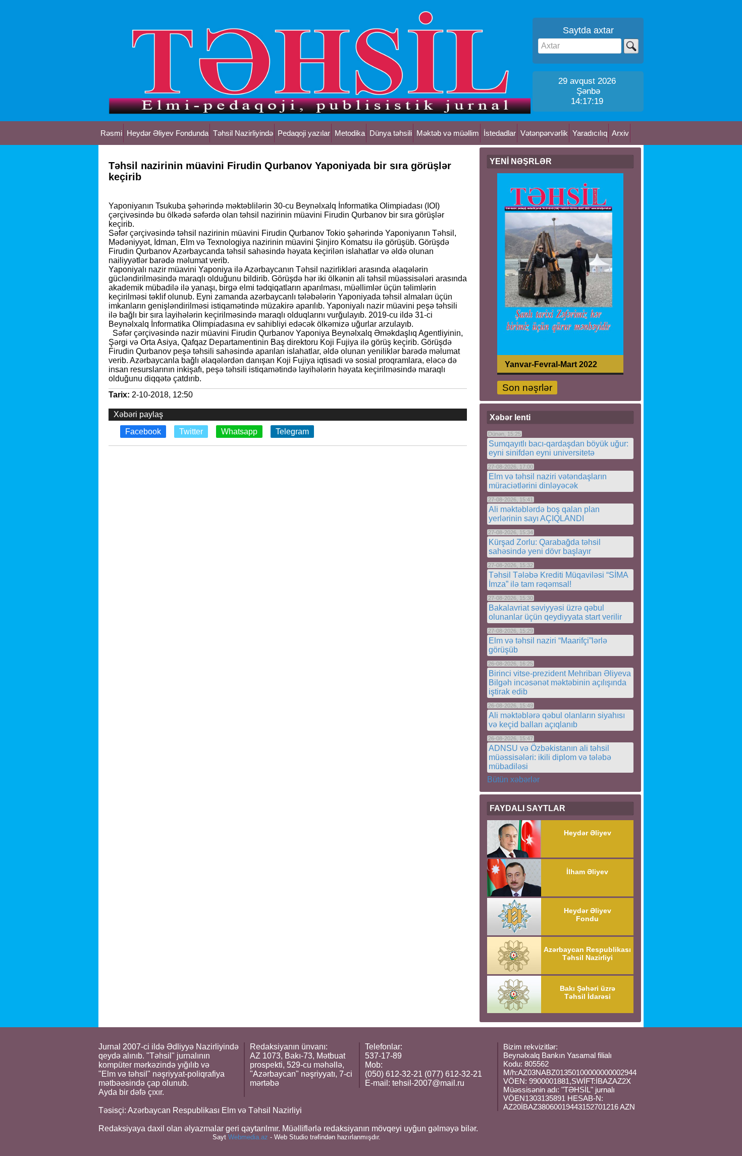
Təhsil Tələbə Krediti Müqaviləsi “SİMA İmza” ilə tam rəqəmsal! (558, 579)
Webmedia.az (248, 1137)
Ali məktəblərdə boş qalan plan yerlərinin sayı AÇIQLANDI (544, 514)
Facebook (143, 431)
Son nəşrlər (527, 387)
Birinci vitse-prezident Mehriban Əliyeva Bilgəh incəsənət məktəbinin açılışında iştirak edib (560, 682)
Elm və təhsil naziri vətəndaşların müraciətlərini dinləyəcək (548, 481)
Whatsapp (239, 431)
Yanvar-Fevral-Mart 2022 (551, 364)
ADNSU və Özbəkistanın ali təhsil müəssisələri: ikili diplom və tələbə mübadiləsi (550, 757)
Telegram (292, 431)
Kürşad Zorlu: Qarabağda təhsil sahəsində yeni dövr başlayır (545, 547)
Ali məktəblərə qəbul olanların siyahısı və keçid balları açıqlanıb (557, 720)
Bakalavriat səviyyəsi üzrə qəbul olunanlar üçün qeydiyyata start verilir (555, 612)
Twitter (191, 431)
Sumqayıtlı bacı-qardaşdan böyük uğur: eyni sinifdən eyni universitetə (558, 448)
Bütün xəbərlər (513, 779)
